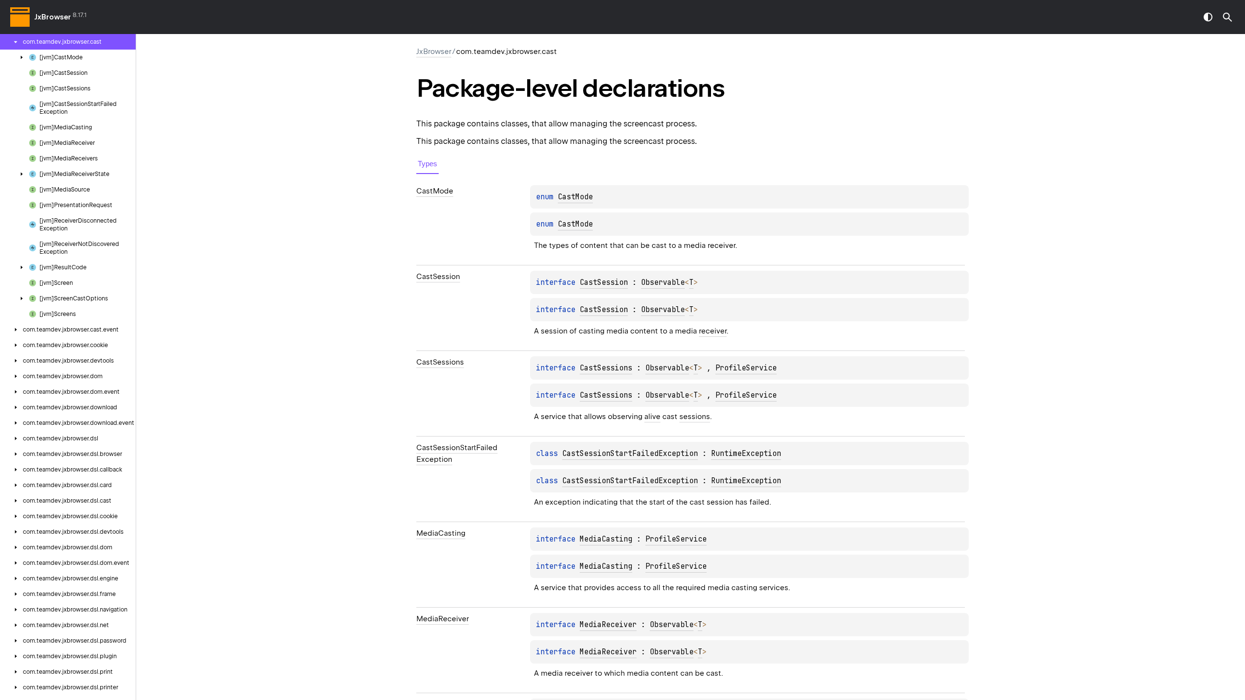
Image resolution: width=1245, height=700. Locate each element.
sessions (694, 416)
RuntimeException (746, 453)
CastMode (575, 197)
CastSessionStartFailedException (630, 453)
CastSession (604, 282)
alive (652, 416)
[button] (1227, 17)
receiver (713, 331)
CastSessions (606, 368)
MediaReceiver (608, 625)
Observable (663, 282)
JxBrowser (53, 17)
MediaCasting (606, 539)
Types (427, 163)
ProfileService (746, 368)
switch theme (1208, 17)
